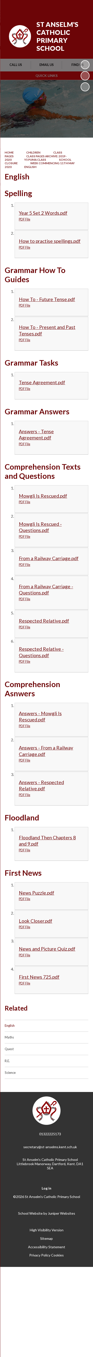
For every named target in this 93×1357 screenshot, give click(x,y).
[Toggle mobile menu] (83, 7)
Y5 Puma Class (35, 159)
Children (33, 152)
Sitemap (46, 1238)
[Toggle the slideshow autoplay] (85, 64)
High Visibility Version (46, 1230)
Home (9, 152)
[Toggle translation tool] (57, 7)
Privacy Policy (39, 1255)
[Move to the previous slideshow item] (85, 75)
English (30, 166)
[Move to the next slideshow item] (85, 86)
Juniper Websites (61, 1213)
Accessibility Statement (46, 1247)
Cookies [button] (57, 1255)
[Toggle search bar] (70, 7)
